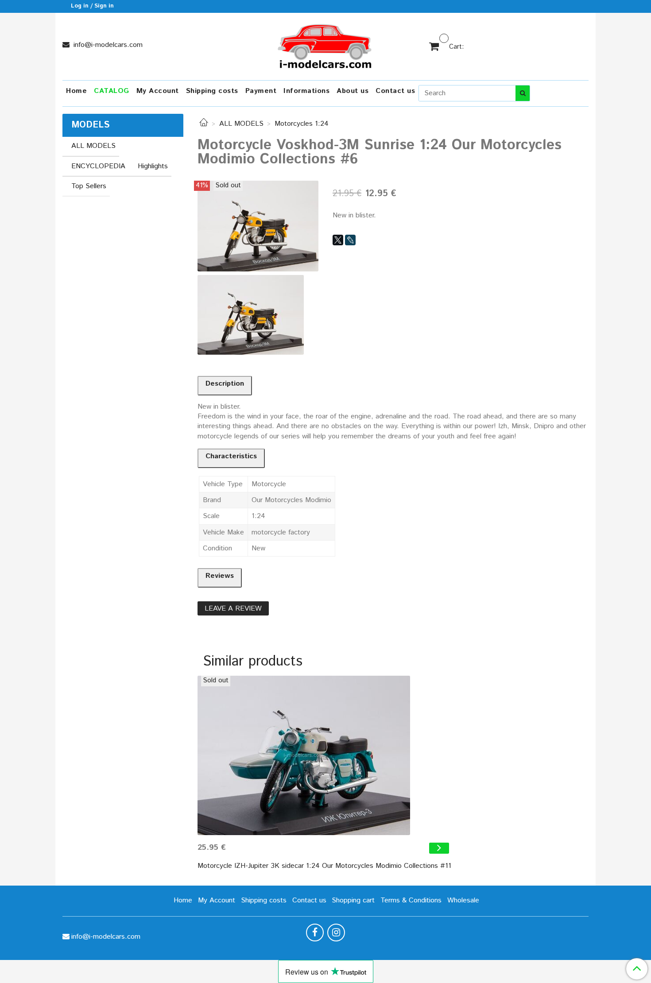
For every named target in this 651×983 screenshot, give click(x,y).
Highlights (153, 166)
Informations (306, 91)
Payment (261, 91)
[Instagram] (336, 932)
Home (76, 91)
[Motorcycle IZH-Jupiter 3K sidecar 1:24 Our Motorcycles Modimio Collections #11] (324, 755)
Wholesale (463, 900)
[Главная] (203, 124)
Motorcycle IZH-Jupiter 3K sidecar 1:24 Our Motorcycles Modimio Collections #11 (324, 866)
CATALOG (111, 91)
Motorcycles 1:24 (302, 124)
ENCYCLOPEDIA (98, 166)
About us (352, 91)
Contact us (395, 91)
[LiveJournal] (350, 240)
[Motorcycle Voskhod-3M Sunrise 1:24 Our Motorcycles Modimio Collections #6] (258, 226)
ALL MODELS (241, 124)
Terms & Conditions (411, 900)
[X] (338, 240)
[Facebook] (315, 932)
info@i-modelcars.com (107, 45)
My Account (157, 91)
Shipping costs (212, 91)
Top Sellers (88, 186)
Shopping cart (353, 900)
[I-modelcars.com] (325, 44)
